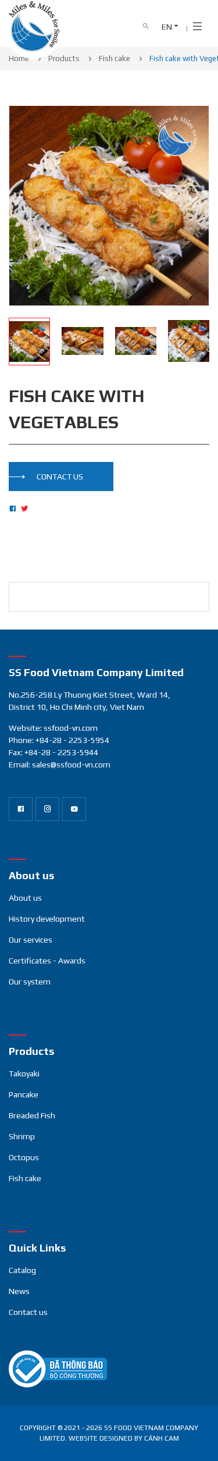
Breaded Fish (32, 1115)
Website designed (101, 1438)
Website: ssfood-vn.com (53, 728)
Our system (30, 981)
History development (47, 918)
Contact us (28, 1312)
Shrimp (22, 1136)
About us (25, 897)
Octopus (24, 1157)
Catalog (22, 1270)
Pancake (23, 1094)
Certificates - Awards (47, 960)
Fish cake (25, 1178)
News (19, 1291)
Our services (30, 939)
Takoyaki (24, 1073)
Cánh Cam (161, 1438)
